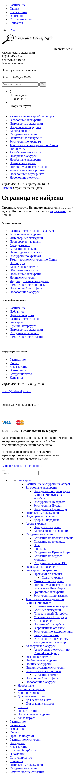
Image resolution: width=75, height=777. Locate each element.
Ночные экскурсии (23, 163)
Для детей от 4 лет (38, 700)
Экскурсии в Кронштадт (50, 509)
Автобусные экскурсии (25, 152)
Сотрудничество (21, 19)
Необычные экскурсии (25, 159)
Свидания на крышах (24, 333)
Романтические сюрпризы (27, 170)
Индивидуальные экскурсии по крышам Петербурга (53, 586)
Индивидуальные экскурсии (29, 166)
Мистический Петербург (50, 617)
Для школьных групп (32, 696)
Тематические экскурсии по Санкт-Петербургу (45, 600)
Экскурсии (17, 322)
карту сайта (58, 211)
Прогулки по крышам (48, 574)
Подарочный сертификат (27, 174)
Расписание (18, 5)
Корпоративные (28, 692)
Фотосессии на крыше (49, 581)
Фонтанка (40, 548)
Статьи (14, 8)
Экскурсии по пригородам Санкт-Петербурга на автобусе (52, 494)
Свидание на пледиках (49, 541)
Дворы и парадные (46, 520)
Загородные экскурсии (25, 120)
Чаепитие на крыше (31, 689)
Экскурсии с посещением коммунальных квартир (51, 640)
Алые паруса (26, 718)
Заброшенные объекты (49, 628)
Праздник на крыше (47, 527)
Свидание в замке (46, 674)
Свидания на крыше (23, 134)
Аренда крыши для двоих (51, 530)
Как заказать (18, 12)
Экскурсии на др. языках (51, 595)
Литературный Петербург (51, 613)
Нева (37, 545)
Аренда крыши (20, 130)
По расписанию (28, 710)
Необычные (26, 685)
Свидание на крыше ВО (50, 563)
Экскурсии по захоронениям (53, 631)
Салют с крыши (52, 577)
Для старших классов (40, 703)
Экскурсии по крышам (25, 141)
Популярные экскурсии (34, 714)
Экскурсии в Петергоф (49, 502)
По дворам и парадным (25, 127)
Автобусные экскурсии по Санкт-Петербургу (52, 651)
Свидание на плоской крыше (53, 538)
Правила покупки (22, 315)
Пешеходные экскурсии (26, 138)
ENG (11, 29)
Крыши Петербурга (23, 326)
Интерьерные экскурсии (26, 123)
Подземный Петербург (49, 624)
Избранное (17, 311)
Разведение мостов (46, 635)
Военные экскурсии (47, 610)
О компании (18, 15)
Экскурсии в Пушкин (48, 505)
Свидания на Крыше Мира (52, 552)
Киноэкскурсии (44, 620)
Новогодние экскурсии (25, 177)
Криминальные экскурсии (52, 606)
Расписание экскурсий (25, 318)
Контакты (16, 23)
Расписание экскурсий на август (32, 116)
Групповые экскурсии (49, 592)
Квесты (23, 707)
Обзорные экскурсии (24, 156)
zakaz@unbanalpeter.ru (16, 391)
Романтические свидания (27, 336)
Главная (7, 188)
